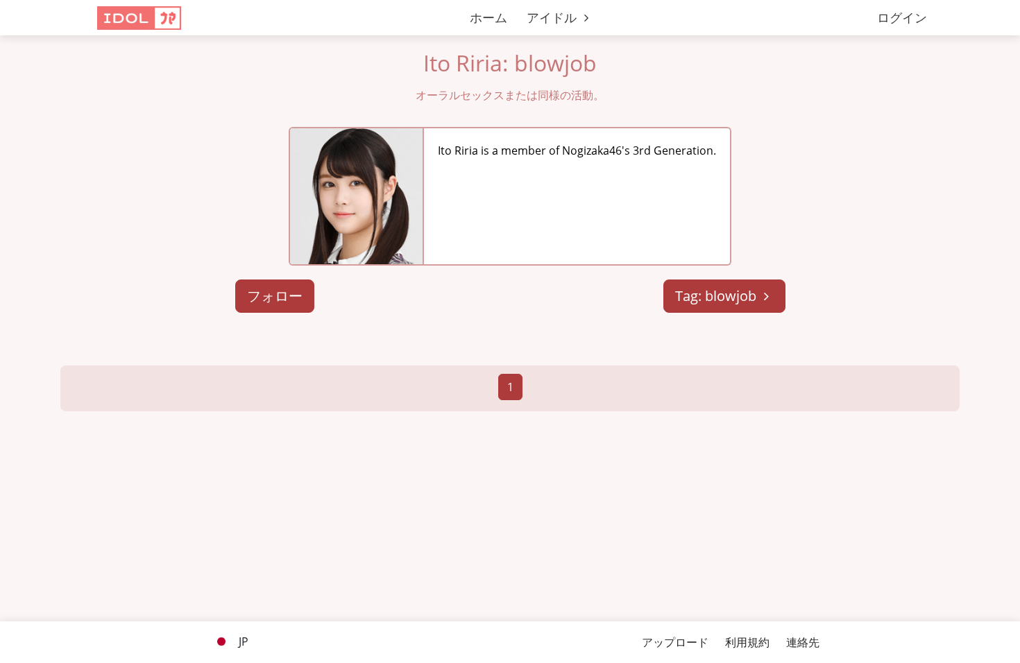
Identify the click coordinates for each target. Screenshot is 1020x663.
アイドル (553, 17)
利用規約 (747, 642)
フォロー (275, 295)
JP (242, 641)
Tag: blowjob (717, 295)
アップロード (675, 642)
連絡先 (802, 642)
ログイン (902, 17)
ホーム (488, 17)
